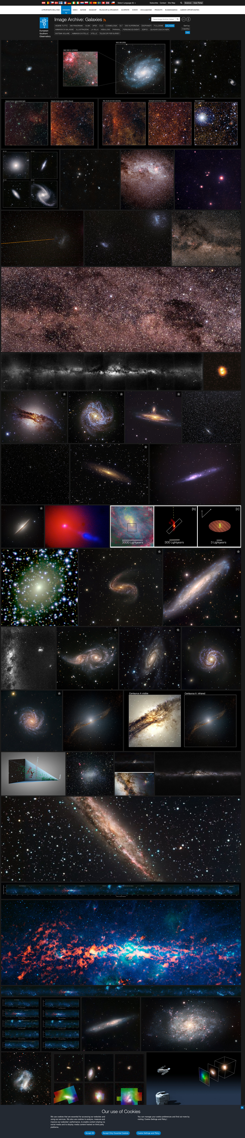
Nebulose (105, 29)
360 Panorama (76, 26)
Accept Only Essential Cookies (115, 1133)
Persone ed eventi (131, 29)
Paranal (116, 29)
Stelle (94, 33)
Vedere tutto (61, 26)
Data (187, 32)
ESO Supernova (132, 26)
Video (75, 10)
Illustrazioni (82, 29)
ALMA (87, 26)
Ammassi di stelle (80, 33)
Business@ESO (171, 10)
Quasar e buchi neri (159, 29)
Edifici (145, 29)
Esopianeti (146, 26)
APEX (95, 26)
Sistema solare (62, 33)
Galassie (170, 26)
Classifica (185, 29)
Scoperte (125, 10)
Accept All (89, 1133)
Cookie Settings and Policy (149, 1133)
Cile (101, 26)
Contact (163, 3)
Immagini (66, 10)
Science (188, 3)
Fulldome (158, 26)
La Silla (94, 29)
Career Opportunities (189, 10)
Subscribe (154, 3)
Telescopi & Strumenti (108, 10)
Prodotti (158, 10)
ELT (121, 26)
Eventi (135, 10)
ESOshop (92, 10)
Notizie (83, 10)
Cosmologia (111, 26)
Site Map (171, 3)
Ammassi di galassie (64, 29)
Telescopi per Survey (110, 33)
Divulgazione (146, 10)
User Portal (198, 3)
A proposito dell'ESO (51, 10)
